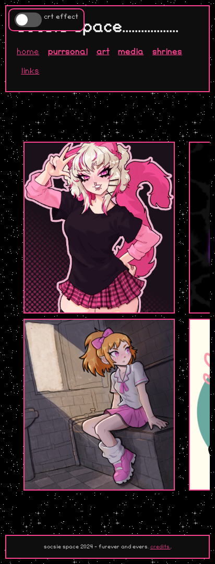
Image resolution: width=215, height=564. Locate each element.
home (28, 51)
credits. (160, 546)
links (30, 71)
